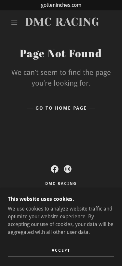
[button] (14, 22)
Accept (61, 250)
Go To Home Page (61, 108)
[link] (62, 22)
